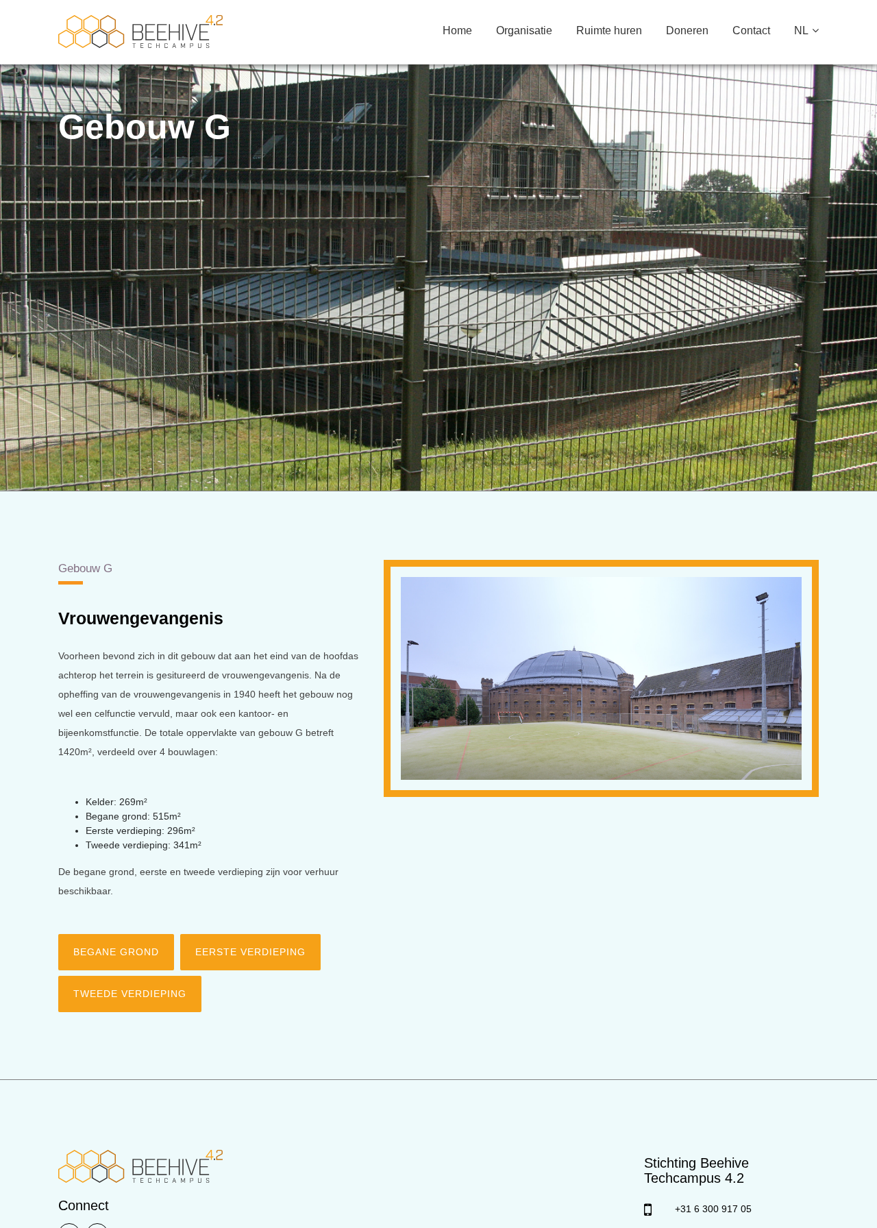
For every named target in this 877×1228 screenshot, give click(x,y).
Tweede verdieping (129, 993)
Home (457, 30)
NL (801, 30)
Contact (751, 30)
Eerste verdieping (250, 951)
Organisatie (524, 30)
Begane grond (116, 951)
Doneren (687, 30)
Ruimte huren (609, 30)
